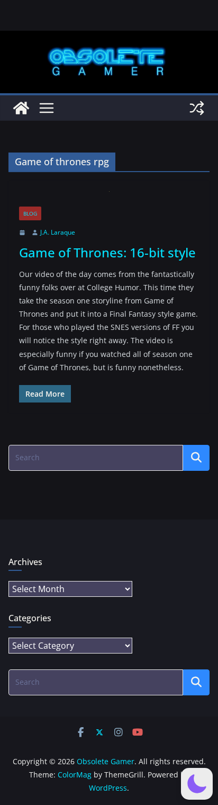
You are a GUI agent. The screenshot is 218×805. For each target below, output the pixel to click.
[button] (197, 784)
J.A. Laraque (57, 232)
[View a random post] (197, 108)
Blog (30, 213)
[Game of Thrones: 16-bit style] (109, 199)
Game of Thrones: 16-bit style (107, 252)
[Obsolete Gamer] (21, 108)
